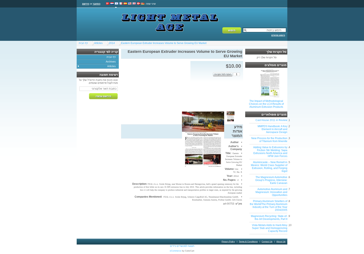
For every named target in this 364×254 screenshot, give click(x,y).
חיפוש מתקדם (278, 35)
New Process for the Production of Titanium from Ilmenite (269, 140)
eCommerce (175, 251)
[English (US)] (130, 4)
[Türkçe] (108, 4)
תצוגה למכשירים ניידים (182, 246)
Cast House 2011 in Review (271, 120)
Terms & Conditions (248, 241)
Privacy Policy (228, 241)
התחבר (96, 4)
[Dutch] (112, 4)
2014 (112, 43)
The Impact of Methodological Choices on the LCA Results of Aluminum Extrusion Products (266, 104)
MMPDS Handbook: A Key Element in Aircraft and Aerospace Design (272, 129)
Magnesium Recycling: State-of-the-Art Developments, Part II (269, 218)
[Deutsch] (143, 4)
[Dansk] (139, 4)
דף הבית (83, 43)
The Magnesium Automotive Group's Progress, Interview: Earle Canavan (271, 180)
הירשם (85, 4)
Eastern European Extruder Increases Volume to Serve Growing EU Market (163, 43)
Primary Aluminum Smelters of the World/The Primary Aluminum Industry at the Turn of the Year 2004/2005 (268, 205)
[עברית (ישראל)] (116, 4)
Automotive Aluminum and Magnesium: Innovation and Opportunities (271, 192)
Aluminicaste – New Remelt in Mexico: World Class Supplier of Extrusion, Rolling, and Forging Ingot (269, 167)
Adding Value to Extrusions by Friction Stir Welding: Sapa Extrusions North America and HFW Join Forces (270, 152)
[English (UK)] (134, 4)
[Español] (125, 4)
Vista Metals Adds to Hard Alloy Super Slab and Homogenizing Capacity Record (269, 228)
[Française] (121, 4)
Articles (98, 43)
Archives (111, 61)
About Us (280, 241)
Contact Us (267, 241)
